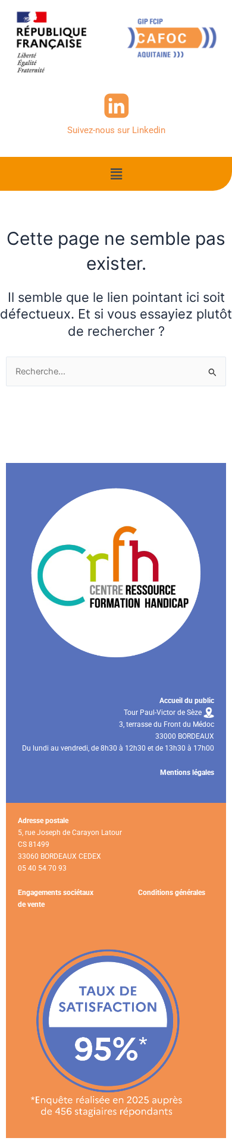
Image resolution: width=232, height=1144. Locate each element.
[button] (116, 174)
